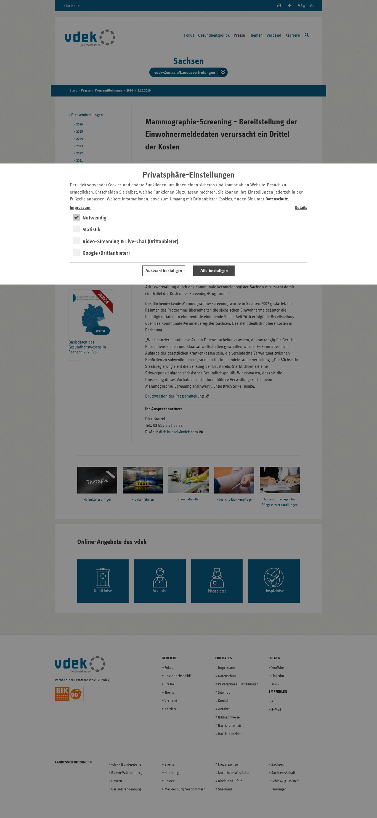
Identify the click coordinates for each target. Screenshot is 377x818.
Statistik (91, 229)
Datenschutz (277, 199)
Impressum (80, 207)
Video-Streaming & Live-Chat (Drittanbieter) (130, 241)
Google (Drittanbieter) (106, 253)
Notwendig (95, 218)
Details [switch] (301, 207)
